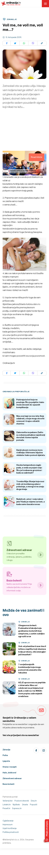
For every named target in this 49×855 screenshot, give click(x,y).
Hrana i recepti (10, 767)
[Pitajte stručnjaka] (47, 830)
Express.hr (17, 808)
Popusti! (33, 804)
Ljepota (6, 761)
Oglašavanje (8, 821)
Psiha (5, 755)
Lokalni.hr (7, 804)
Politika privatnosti (11, 832)
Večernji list (8, 801)
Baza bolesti (8, 784)
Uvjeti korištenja (9, 828)
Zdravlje (6, 749)
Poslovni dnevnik (22, 801)
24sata (25, 804)
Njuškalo (16, 804)
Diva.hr (34, 801)
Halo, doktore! (9, 772)
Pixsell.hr (6, 808)
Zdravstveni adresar (12, 778)
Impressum (8, 824)
